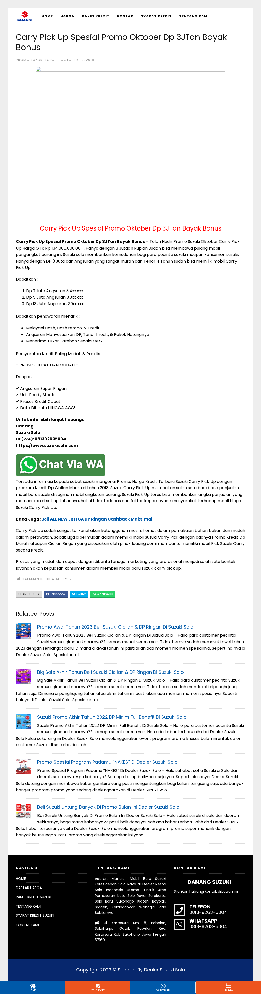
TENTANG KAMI (194, 16)
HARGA (67, 16)
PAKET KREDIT (95, 16)
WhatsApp (104, 594)
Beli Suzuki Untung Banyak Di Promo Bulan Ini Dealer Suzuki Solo (108, 807)
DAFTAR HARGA (29, 887)
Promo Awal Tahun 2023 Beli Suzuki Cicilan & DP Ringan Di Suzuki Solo (115, 627)
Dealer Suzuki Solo (164, 970)
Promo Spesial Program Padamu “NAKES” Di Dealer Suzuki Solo (107, 762)
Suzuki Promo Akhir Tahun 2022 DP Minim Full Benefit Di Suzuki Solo (112, 717)
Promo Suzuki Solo (35, 59)
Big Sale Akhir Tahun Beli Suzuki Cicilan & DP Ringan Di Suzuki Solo (110, 672)
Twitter (80, 594)
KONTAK (125, 16)
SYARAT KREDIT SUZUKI (35, 915)
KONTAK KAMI (27, 924)
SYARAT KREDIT (156, 16)
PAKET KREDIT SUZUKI (33, 896)
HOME (47, 16)
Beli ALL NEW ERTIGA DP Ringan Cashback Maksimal (96, 519)
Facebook (57, 594)
